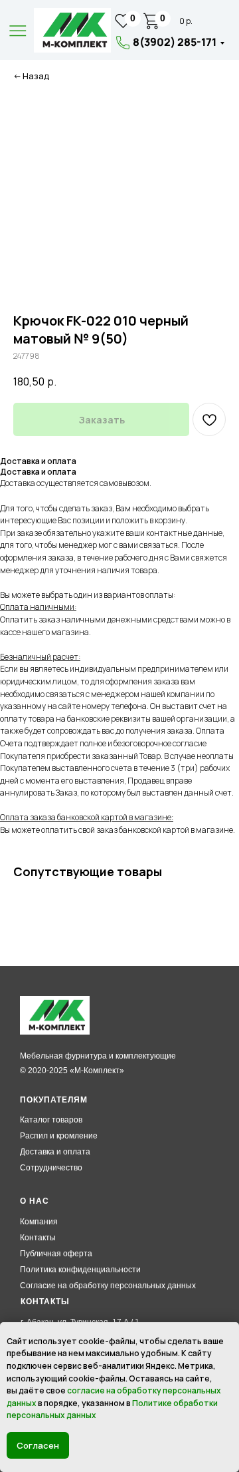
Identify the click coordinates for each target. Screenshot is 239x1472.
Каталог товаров (51, 1119)
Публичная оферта (56, 1253)
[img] (72, 30)
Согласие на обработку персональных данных (108, 1285)
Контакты (38, 1237)
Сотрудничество (51, 1167)
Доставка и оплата (55, 1151)
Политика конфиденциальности (80, 1269)
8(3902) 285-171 (174, 42)
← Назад (31, 76)
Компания (39, 1221)
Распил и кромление (59, 1135)
